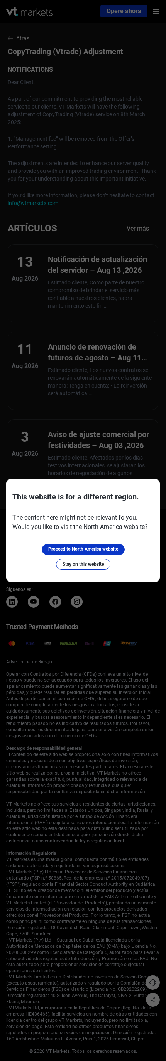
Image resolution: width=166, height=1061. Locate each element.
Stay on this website (83, 564)
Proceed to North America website (83, 549)
